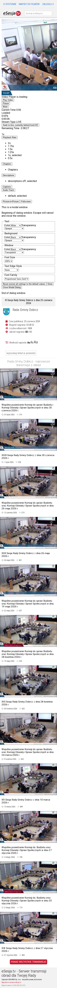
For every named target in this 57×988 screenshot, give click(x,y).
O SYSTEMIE (9, 4)
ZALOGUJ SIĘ (49, 4)
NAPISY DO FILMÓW (29, 4)
